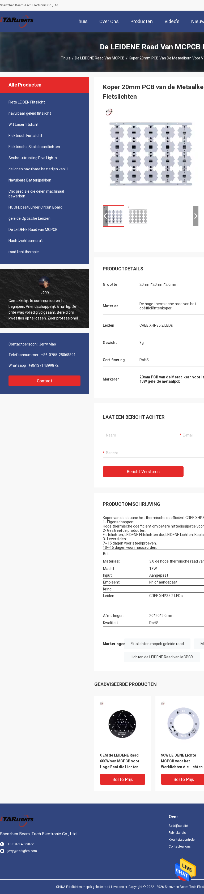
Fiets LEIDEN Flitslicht (26, 102)
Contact (44, 380)
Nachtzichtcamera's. (26, 241)
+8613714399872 (43, 365)
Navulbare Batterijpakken (29, 180)
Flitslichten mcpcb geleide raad (157, 644)
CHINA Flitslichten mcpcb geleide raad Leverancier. (92, 887)
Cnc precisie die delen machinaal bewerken (36, 193)
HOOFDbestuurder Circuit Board (35, 207)
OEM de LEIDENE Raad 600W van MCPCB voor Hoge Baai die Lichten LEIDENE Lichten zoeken (121, 761)
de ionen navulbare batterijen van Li (38, 169)
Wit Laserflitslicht (23, 124)
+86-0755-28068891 (58, 355)
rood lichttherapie (23, 252)
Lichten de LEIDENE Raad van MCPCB (162, 657)
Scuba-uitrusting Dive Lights (32, 158)
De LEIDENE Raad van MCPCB (100, 58)
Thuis (66, 58)
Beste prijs (122, 779)
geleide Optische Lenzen (29, 218)
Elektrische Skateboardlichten (34, 147)
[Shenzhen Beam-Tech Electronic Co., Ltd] (17, 21)
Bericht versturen (143, 471)
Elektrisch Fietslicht (25, 135)
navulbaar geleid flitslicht (29, 113)
